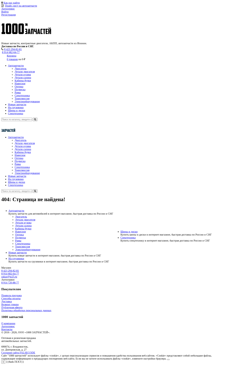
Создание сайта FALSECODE (18, 352)
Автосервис (8, 326)
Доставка (6, 301)
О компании (8, 323)
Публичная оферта (11, 307)
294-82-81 (13, 49)
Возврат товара (10, 304)
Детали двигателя (25, 71)
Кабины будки (23, 80)
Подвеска (20, 89)
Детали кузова (23, 74)
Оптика (19, 86)
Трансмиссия (22, 98)
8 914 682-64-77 (11, 52)
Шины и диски (16, 110)
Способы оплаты (11, 298)
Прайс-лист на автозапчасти (21, 5)
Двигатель (20, 68)
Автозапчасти (16, 65)
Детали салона (23, 77)
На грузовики (16, 107)
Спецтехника (22, 95)
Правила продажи (11, 295)
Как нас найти (11, 2)
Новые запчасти (17, 104)
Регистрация (8, 14)
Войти (5, 11)
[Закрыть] (168, 359)
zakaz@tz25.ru (9, 276)
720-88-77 (10, 282)
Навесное (20, 83)
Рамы (18, 92)
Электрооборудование (27, 101)
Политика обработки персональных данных (26, 310)
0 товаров (12, 59)
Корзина (11, 55)
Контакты (6, 329)
